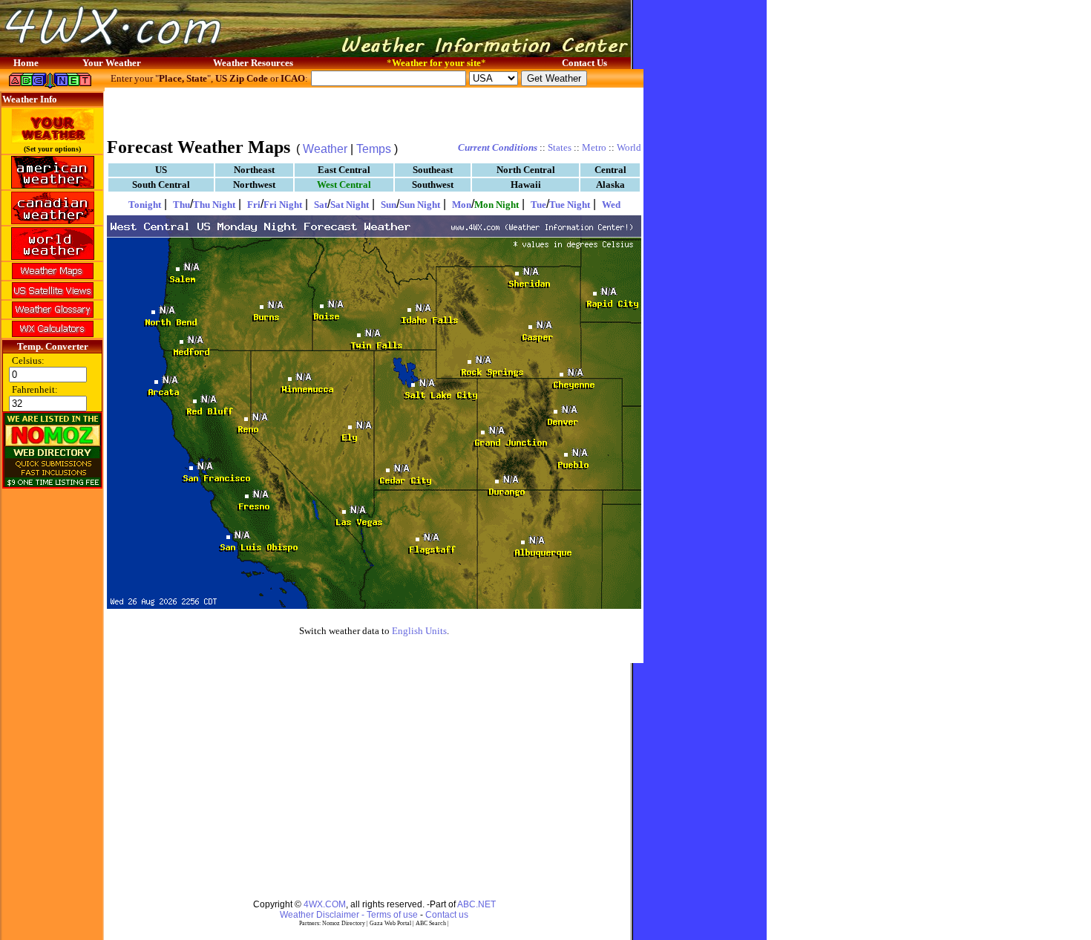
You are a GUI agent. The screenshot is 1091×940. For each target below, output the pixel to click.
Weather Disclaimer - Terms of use (349, 915)
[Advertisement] (374, 111)
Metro (594, 147)
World (629, 147)
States (559, 147)
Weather (325, 149)
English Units (419, 630)
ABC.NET (476, 904)
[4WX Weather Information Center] (148, 53)
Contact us (446, 915)
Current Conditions (497, 147)
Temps (373, 149)
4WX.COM (325, 904)
